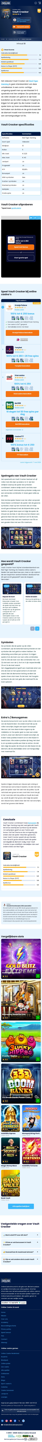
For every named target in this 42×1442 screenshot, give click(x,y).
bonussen (32, 823)
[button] (22, 430)
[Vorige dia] (32, 629)
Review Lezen (19, 310)
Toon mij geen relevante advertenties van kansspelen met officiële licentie (21, 1410)
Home (3, 39)
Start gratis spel (21, 257)
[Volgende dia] (37, 629)
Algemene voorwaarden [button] (13, 430)
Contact (4, 1339)
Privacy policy (6, 1329)
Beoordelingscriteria (8, 1326)
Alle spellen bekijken (21, 1206)
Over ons (4, 1319)
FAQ (2, 1336)
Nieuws (3, 1316)
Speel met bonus (21, 247)
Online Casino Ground (26, 1433)
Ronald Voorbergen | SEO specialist (19, 906)
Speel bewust (6, 1332)
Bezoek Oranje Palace (31, 14)
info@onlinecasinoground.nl (13, 1425)
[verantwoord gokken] (35, 3)
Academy (4, 1322)
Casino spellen (13, 39)
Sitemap (4, 1343)
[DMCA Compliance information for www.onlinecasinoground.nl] (32, 1439)
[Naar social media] (2, 1421)
